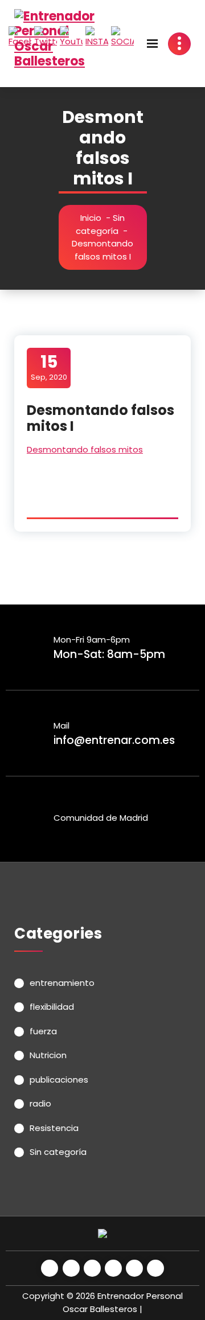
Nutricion (48, 1055)
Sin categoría (100, 224)
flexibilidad (52, 1007)
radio (40, 1103)
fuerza (43, 1031)
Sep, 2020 (49, 367)
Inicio (90, 218)
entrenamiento (62, 983)
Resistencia (54, 1128)
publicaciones (59, 1079)
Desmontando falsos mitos (85, 449)
